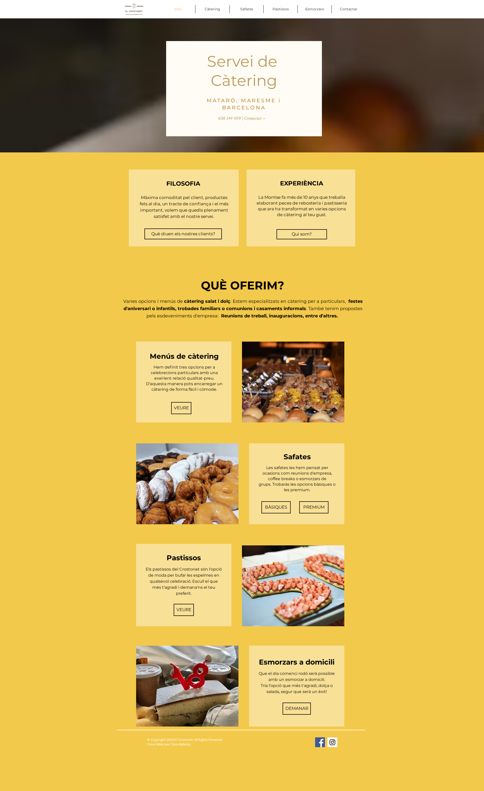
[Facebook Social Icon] (320, 742)
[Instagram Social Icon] (332, 742)
